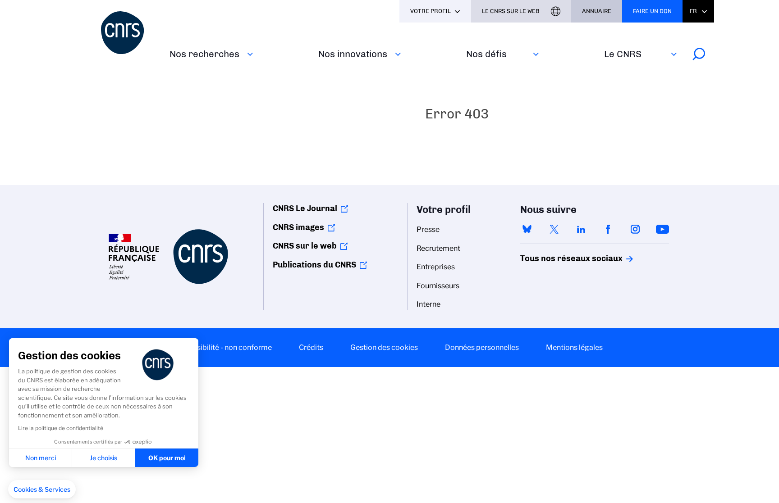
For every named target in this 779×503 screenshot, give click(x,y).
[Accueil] (130, 32)
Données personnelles (482, 347)
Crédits (311, 347)
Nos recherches (204, 53)
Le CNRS (623, 53)
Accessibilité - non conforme (224, 347)
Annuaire (596, 11)
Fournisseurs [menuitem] (438, 285)
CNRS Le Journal (305, 208)
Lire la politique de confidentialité (60, 428)
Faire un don (652, 11)
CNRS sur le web (305, 246)
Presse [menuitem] (428, 229)
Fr (693, 11)
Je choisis (103, 458)
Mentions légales (574, 347)
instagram (635, 229)
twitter (554, 229)
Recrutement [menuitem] (438, 248)
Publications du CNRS (314, 265)
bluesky (527, 229)
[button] (42, 489)
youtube (662, 229)
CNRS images (298, 227)
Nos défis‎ (486, 53)
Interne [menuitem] (428, 304)
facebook (608, 229)
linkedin (581, 229)
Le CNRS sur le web (511, 11)
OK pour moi (167, 458)
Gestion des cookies (384, 347)
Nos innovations (352, 53)
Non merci (40, 458)
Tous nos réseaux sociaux (555, 258)
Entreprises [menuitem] (436, 267)
